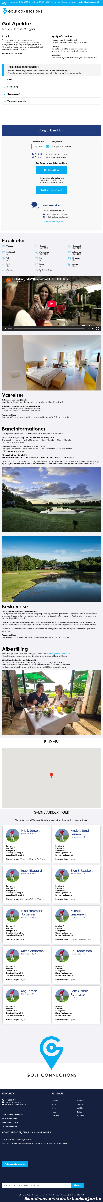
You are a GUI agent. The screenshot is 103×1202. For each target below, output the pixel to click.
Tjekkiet (80, 1108)
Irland (54, 1108)
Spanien (80, 1100)
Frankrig (55, 1104)
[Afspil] (5, 328)
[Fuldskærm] (97, 328)
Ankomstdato (37, 141)
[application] (51, 303)
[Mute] (93, 328)
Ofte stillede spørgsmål (53, 221)
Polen (54, 1112)
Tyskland (80, 1116)
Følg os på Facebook (15, 1164)
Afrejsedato (57, 141)
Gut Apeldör (17, 24)
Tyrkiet (79, 1112)
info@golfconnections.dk (58, 217)
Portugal (55, 1116)
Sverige (80, 1104)
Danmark (55, 1100)
